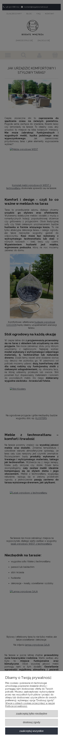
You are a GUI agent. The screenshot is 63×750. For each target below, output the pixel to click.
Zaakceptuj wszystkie (31, 730)
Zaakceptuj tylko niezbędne (31, 713)
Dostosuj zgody (31, 722)
